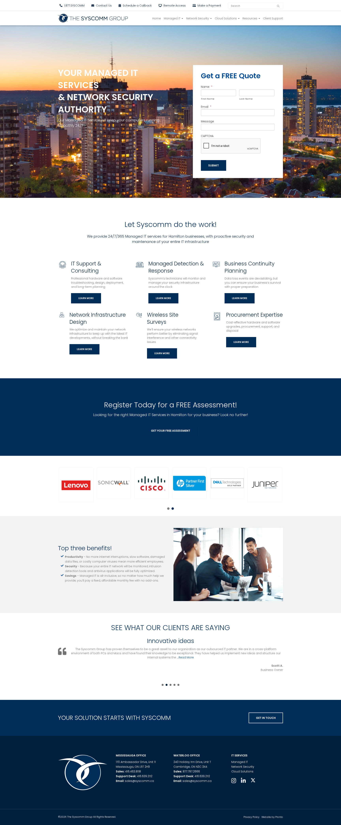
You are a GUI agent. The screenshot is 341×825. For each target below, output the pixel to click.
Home (156, 18)
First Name (208, 98)
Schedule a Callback (137, 6)
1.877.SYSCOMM (73, 6)
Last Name (245, 98)
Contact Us (103, 6)
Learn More (86, 298)
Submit (213, 165)
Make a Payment (209, 6)
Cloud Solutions (226, 18)
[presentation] (231, 146)
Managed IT (172, 18)
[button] (76, 485)
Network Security (198, 18)
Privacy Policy (251, 817)
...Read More (233, 657)
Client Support (273, 18)
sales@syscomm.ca (139, 781)
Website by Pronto (272, 817)
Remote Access (174, 6)
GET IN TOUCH (266, 718)
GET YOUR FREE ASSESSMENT (170, 431)
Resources (250, 18)
